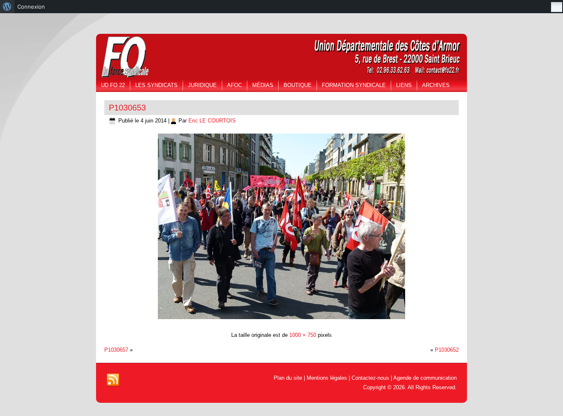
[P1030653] (281, 320)
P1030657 (116, 350)
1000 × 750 (302, 335)
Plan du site (288, 378)
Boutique (298, 85)
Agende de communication (425, 378)
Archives (436, 85)
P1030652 (447, 350)
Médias (262, 85)
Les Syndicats (156, 85)
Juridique (202, 85)
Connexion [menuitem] (31, 6)
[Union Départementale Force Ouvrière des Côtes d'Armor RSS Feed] (113, 380)
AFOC (234, 85)
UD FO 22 (113, 85)
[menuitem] (7, 6)
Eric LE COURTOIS (212, 121)
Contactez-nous (370, 378)
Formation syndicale (354, 85)
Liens (404, 85)
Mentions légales (327, 378)
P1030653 (127, 107)
